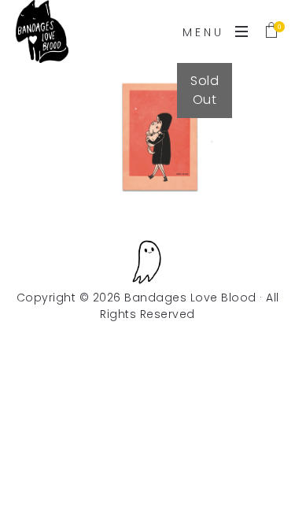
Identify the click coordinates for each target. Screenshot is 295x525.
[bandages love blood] (42, 31)
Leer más (157, 161)
